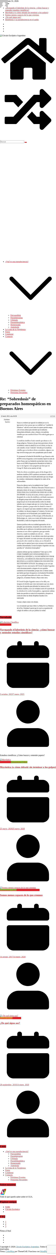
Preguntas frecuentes (18, 392)
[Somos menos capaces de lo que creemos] (18, 888)
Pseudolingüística (17, 322)
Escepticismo (5, 762)
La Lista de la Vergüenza (15, 329)
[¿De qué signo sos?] (9, 1016)
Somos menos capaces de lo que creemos (22, 15)
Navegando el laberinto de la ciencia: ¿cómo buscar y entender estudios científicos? (27, 9)
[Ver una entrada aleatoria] (28, 137)
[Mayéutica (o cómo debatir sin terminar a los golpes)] (5, 760)
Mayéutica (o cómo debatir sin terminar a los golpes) (26, 12)
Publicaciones (5, 624)
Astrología (14, 327)
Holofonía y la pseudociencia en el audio (22, 20)
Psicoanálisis (15, 315)
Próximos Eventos (17, 390)
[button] (30, 313)
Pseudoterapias (16, 318)
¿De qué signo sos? (13, 17)
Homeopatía (15, 325)
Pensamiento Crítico (19, 762)
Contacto (9, 336)
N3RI (7, 1207)
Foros (7, 332)
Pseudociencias (6, 1018)
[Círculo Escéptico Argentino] (28, 80)
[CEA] (3, 1194)
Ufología (14, 320)
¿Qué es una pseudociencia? (16, 261)
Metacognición (23, 890)
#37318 (52, 416)
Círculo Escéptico (12, 1209)
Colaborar (9, 334)
